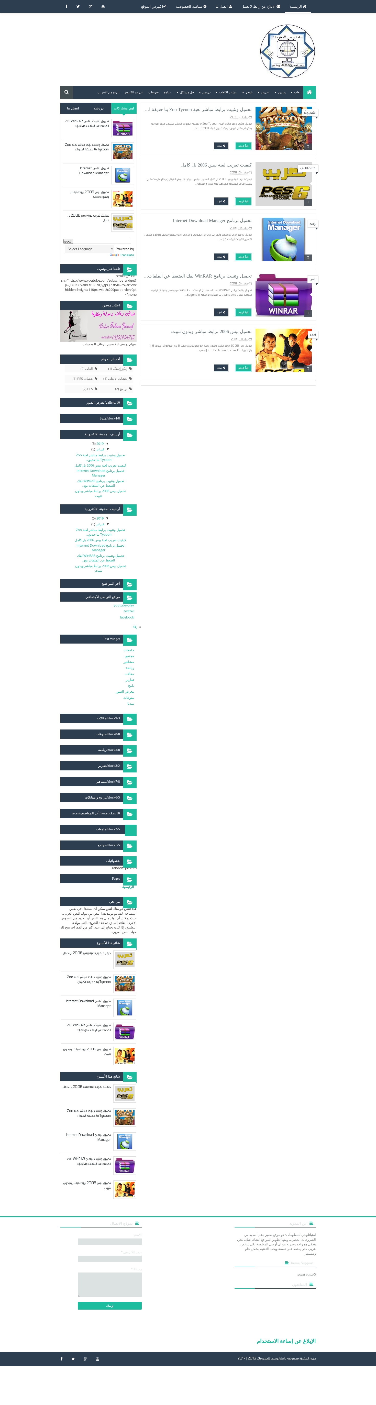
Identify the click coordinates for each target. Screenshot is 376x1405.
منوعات (128, 697)
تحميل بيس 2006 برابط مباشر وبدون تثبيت (211, 331)
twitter (129, 611)
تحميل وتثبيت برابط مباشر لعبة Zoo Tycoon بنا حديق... (100, 457)
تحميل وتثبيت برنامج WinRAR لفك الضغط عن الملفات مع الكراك (190, 276)
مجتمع (129, 656)
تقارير (130, 679)
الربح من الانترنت (108, 92)
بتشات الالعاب (228, 92)
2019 (100, 443)
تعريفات (153, 92)
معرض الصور (125, 691)
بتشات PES (85, 378)
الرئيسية (296, 6)
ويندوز (282, 92)
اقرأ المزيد (243, 146)
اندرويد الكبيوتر (133, 92)
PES (90, 388)
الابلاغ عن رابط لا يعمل (259, 6)
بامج (131, 685)
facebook (127, 617)
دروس (206, 92)
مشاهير (129, 661)
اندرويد (265, 92)
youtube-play (124, 605)
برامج (167, 92)
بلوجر (249, 92)
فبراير (100, 449)
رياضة (130, 668)
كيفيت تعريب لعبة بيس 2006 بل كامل (216, 165)
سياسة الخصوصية (189, 6)
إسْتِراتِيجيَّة (310, 113)
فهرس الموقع (151, 6)
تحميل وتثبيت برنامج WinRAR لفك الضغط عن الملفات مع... (100, 483)
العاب (297, 92)
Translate (127, 255)
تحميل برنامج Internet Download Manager (212, 220)
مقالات (129, 673)
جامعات (129, 650)
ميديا (130, 703)
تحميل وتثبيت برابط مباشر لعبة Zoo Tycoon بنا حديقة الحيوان (194, 109)
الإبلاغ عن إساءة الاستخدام (286, 1340)
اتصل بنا (222, 6)
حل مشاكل (187, 92)
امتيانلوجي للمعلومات (270, 1358)
